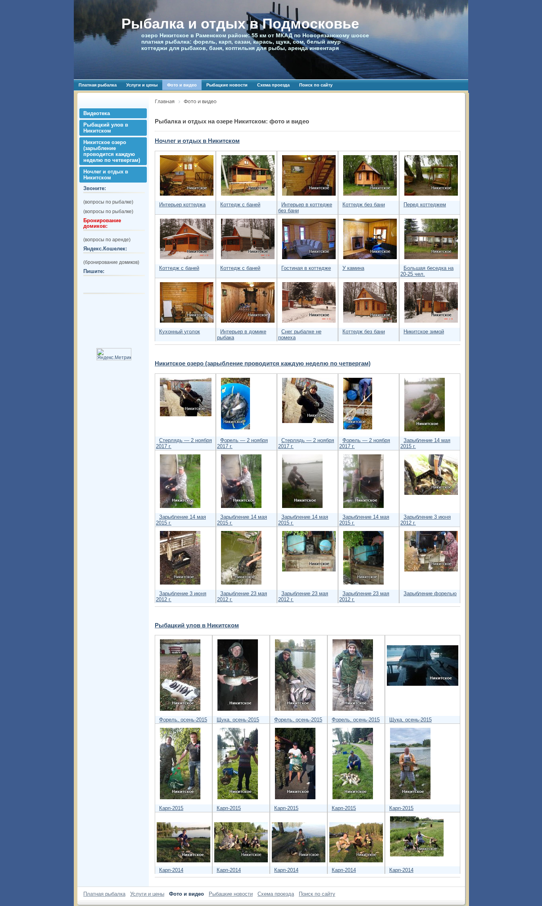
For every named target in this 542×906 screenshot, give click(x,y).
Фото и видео (182, 85)
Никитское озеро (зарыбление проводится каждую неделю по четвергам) (111, 151)
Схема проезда (273, 85)
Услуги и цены (142, 85)
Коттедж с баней (240, 205)
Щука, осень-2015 (238, 720)
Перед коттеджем (425, 205)
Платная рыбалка (98, 85)
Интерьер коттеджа (182, 205)
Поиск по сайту (316, 85)
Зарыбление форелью (430, 593)
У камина (353, 268)
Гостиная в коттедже (306, 268)
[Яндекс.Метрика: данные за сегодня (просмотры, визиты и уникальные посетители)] (113, 354)
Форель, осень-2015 (183, 720)
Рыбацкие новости (227, 85)
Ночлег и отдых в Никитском (105, 175)
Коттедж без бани (363, 205)
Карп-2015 (171, 808)
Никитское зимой (424, 332)
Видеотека (96, 113)
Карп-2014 (171, 870)
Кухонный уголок (179, 332)
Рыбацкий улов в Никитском (105, 128)
